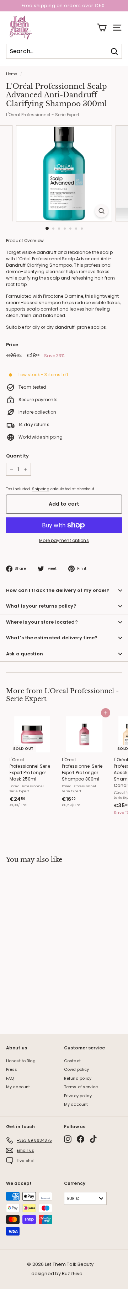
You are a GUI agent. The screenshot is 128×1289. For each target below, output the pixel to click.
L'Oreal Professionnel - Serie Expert (42, 115)
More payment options (64, 540)
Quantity (17, 455)
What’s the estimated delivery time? (52, 637)
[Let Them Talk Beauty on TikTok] (93, 1139)
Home (11, 74)
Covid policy (76, 1069)
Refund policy (78, 1078)
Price (12, 344)
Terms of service (81, 1087)
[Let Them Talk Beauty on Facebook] (80, 1139)
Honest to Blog (21, 1061)
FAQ (10, 1078)
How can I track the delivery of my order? (58, 590)
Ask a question (24, 653)
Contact (72, 1061)
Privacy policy (78, 1096)
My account (18, 1087)
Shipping (40, 489)
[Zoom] (101, 211)
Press (11, 1069)
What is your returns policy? (41, 606)
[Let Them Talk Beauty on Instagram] (67, 1139)
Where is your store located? (42, 622)
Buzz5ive (72, 1273)
